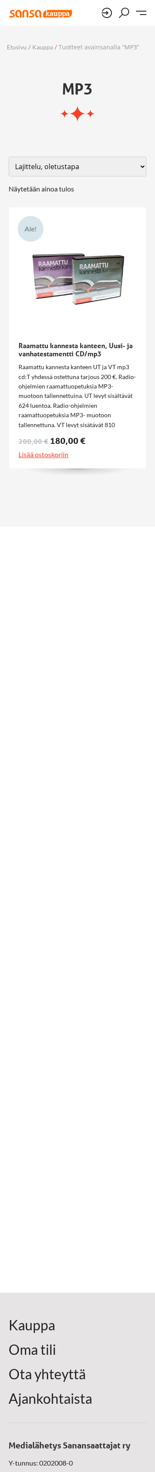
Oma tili (32, 1350)
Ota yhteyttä (47, 1374)
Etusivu (17, 47)
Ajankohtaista (50, 1398)
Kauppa (42, 47)
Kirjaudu (107, 13)
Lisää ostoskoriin (43, 454)
